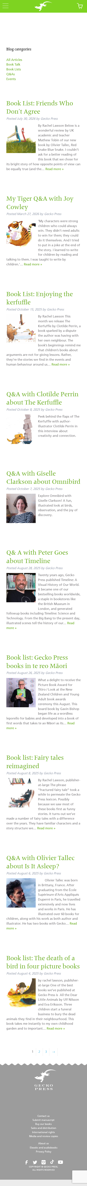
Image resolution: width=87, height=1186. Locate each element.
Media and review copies (43, 1136)
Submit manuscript (43, 1120)
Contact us (43, 1116)
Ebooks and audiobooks (43, 1148)
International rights (43, 1132)
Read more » (54, 169)
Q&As (10, 74)
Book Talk (13, 64)
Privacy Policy (43, 1152)
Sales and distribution (43, 1128)
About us (43, 1143)
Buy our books (43, 1124)
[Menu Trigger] (4, 6)
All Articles (14, 60)
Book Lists (13, 69)
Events (11, 79)
